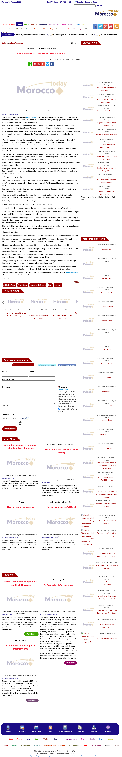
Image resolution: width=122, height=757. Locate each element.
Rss (50, 731)
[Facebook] (67, 366)
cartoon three (107, 420)
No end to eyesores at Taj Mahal (61, 507)
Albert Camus (31, 117)
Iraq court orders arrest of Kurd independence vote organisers (106, 465)
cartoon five (106, 335)
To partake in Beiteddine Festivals (60, 444)
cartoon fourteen (106, 434)
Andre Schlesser (71, 272)
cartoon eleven (106, 448)
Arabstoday (28, 756)
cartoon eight (107, 406)
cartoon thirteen (107, 306)
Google (96, 2)
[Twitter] (47, 366)
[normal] (75, 43)
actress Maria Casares (38, 285)
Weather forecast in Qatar (107, 639)
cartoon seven (106, 321)
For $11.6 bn (20, 640)
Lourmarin (58, 285)
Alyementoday (85, 756)
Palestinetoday (73, 756)
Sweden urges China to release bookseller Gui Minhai (68, 35)
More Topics (31, 634)
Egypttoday (51, 756)
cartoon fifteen (106, 363)
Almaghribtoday (40, 756)
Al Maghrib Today (9, 285)
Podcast (108, 731)
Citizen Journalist (65, 731)
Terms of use (63, 389)
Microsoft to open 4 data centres (21, 507)
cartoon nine (106, 392)
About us (80, 731)
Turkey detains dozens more (106, 134)
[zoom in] (72, 43)
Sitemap (94, 731)
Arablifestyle (96, 756)
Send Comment (9, 429)
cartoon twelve (106, 292)
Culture (5, 43)
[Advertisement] (48, 14)
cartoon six (107, 349)
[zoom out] (78, 43)
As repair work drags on (60, 502)
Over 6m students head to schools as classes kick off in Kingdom (106, 494)
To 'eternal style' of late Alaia (58, 585)
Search (99, 5)
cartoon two (106, 250)
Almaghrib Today (83, 2)
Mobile (8, 731)
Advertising (36, 731)
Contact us (22, 731)
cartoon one (106, 278)
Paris (50, 285)
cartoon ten (106, 264)
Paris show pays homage (58, 580)
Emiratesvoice (62, 756)
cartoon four (106, 377)
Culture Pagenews (16, 43)
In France (21, 502)
